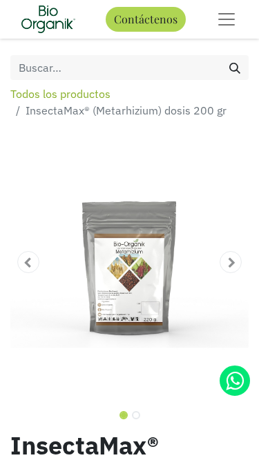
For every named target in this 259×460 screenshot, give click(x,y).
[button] (28, 262)
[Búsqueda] (235, 67)
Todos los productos (60, 94)
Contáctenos (146, 19)
